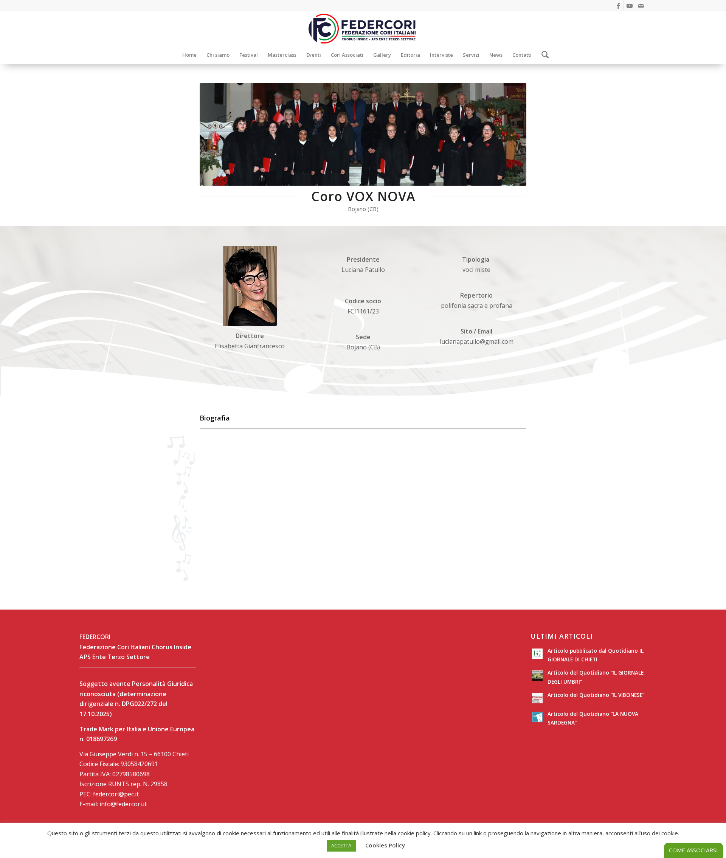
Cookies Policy (385, 845)
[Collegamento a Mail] (641, 5)
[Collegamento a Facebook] (618, 5)
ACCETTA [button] (341, 845)
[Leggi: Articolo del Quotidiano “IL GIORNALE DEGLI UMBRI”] (537, 676)
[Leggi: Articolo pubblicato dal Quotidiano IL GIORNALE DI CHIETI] (537, 654)
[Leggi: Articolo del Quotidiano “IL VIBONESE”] (537, 698)
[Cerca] (543, 54)
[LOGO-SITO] (363, 28)
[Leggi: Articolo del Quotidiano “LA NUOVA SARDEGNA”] (537, 717)
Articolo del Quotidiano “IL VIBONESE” (596, 694)
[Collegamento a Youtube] (629, 5)
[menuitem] (189, 54)
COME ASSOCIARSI (693, 850)
